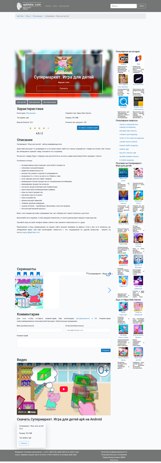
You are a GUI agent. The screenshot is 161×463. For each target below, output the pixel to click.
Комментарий (22, 336)
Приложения (64, 6)
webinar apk (124, 149)
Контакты (114, 460)
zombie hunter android (128, 142)
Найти (141, 6)
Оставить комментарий (88, 128)
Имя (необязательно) (25, 326)
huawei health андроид (129, 146)
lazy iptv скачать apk (128, 153)
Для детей (21, 102)
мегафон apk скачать (128, 131)
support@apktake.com (31, 232)
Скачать (64, 88)
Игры (55, 6)
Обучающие (31, 113)
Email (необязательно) (75, 326)
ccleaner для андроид (128, 134)
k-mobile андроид (127, 160)
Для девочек (34, 102)
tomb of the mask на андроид (132, 138)
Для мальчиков (49, 102)
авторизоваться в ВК (86, 319)
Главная (48, 6)
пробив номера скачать (129, 156)
